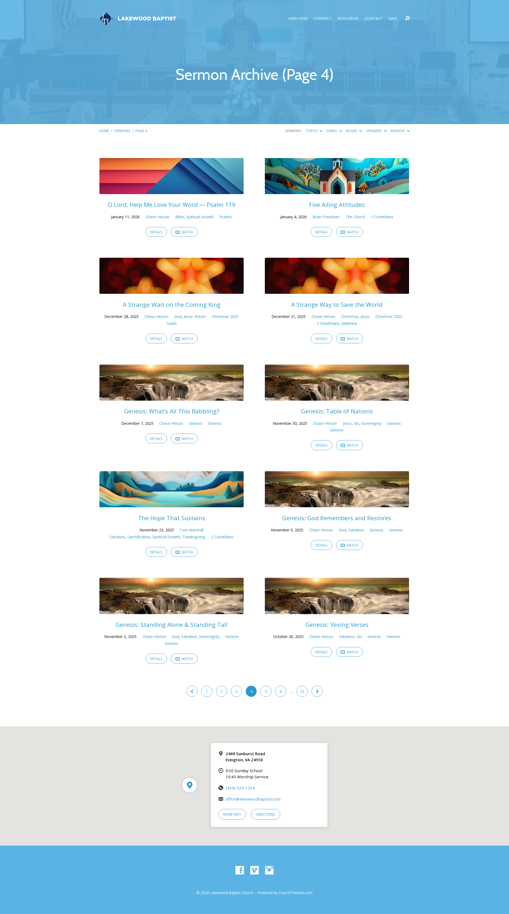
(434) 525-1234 (240, 787)
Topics (312, 130)
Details (156, 232)
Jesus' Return (195, 316)
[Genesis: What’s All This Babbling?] (171, 397)
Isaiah (171, 323)
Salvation (117, 536)
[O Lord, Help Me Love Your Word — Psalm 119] (171, 190)
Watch (187, 232)
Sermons (122, 130)
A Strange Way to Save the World (337, 304)
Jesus (365, 316)
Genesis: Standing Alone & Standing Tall (171, 624)
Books (352, 130)
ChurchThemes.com (296, 892)
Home (104, 130)
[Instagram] (269, 870)
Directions (265, 814)
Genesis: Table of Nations (337, 411)
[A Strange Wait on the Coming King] (171, 290)
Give (393, 18)
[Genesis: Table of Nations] (337, 397)
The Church (355, 216)
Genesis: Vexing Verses (336, 624)
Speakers (374, 130)
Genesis (195, 423)
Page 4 (141, 130)
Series (332, 130)
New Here (298, 18)
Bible (179, 216)
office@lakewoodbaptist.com (253, 799)
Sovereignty (371, 423)
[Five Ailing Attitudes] (337, 190)
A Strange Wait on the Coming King (172, 304)
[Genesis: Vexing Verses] (337, 610)
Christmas (349, 316)
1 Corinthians (382, 216)
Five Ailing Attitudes (337, 204)
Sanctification (138, 536)
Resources (348, 18)
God (178, 316)
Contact (374, 18)
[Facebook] (239, 870)
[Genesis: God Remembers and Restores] (337, 503)
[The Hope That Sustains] (171, 503)
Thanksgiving (193, 536)
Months (398, 130)
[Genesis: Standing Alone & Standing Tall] (171, 610)
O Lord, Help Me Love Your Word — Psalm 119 (171, 204)
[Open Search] (407, 18)
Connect (322, 18)
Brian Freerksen (326, 216)
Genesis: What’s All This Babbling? (171, 411)
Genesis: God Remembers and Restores (336, 518)
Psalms (226, 216)
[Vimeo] (254, 870)
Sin (356, 423)
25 (302, 691)
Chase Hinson (157, 216)
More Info (232, 814)
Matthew (349, 323)
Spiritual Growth (200, 216)
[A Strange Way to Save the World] (337, 290)
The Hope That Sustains (171, 518)
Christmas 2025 (225, 316)
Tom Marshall (191, 529)
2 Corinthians (328, 323)
